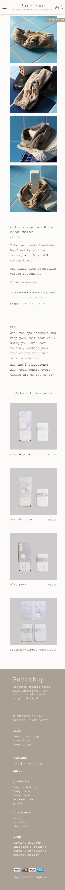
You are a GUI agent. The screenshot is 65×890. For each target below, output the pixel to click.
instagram (38, 877)
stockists (21, 740)
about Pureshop (26, 736)
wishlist (20, 822)
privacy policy (26, 855)
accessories (38, 292)
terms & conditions (29, 850)
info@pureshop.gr (28, 763)
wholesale (21, 826)
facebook (20, 877)
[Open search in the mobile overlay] (61, 7)
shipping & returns (29, 846)
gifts (17, 803)
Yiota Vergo (38, 720)
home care (21, 795)
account (19, 818)
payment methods (27, 842)
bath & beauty (25, 787)
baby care (21, 791)
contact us (22, 744)
